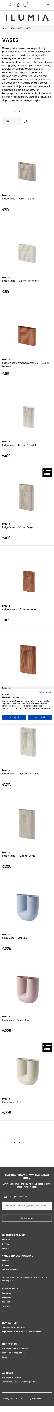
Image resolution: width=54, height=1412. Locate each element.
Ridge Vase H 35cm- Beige (17, 527)
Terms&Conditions (10, 1269)
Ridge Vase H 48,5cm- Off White (20, 774)
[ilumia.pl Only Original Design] (27, 17)
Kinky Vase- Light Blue (15, 938)
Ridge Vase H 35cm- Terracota (20, 609)
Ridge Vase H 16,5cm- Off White (20, 281)
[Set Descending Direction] (25, 120)
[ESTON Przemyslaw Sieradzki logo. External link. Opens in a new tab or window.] (9, 695)
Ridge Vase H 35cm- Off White (19, 445)
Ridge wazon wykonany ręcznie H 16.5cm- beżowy (26, 364)
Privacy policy (45, 692)
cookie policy (8, 1280)
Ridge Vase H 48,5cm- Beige (18, 856)
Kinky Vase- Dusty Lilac (15, 1020)
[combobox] (12, 121)
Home (4, 28)
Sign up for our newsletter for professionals (21, 1331)
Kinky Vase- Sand (12, 1102)
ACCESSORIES (16, 28)
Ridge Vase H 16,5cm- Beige (18, 199)
